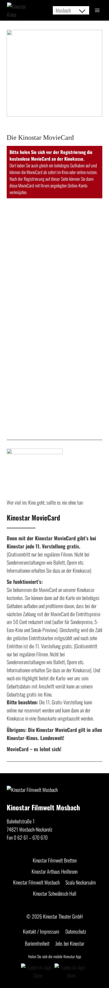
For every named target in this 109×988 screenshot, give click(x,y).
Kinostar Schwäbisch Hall (54, 893)
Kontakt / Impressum (41, 931)
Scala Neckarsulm (80, 882)
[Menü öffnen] (97, 10)
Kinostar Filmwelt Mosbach (36, 882)
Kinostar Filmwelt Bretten (55, 860)
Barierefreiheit (37, 943)
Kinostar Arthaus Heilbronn (54, 871)
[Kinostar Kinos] (19, 11)
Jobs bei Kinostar (69, 943)
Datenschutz (75, 931)
